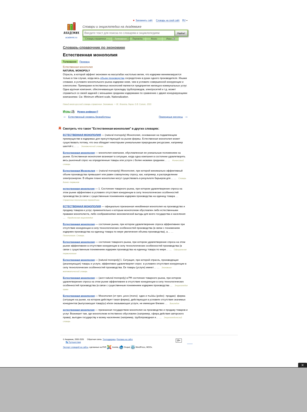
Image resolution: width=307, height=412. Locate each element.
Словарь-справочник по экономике (97, 39)
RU (183, 20)
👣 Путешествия (73, 342)
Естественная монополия (79, 152)
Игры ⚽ (170, 39)
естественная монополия (79, 188)
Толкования (120, 39)
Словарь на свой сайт (168, 20)
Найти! (181, 33)
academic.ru (71, 37)
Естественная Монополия (79, 170)
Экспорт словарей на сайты (75, 347)
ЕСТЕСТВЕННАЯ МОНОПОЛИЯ (82, 134)
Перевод (84, 61)
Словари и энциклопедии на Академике (111, 26)
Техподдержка (109, 339)
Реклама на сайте (125, 339)
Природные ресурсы (171, 116)
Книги (154, 39)
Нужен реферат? (87, 111)
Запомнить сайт (144, 20)
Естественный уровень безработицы (89, 116)
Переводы (137, 39)
